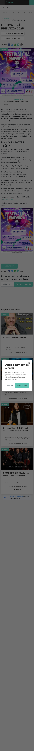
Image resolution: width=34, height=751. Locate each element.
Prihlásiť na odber (21, 385)
